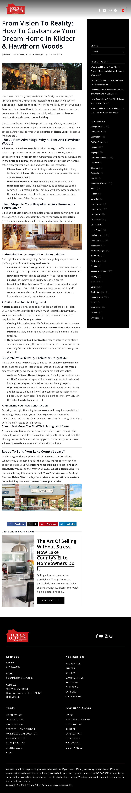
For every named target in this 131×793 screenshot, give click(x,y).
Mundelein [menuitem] (73, 738)
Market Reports (97, 235)
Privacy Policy (34, 784)
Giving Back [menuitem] (14, 747)
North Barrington (98, 250)
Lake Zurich (96, 209)
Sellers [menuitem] (71, 673)
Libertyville (95, 214)
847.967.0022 (13, 666)
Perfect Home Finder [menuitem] (20, 729)
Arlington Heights (98, 126)
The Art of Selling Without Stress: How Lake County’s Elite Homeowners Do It (57, 555)
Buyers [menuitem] (70, 668)
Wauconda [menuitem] (73, 743)
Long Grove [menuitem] (74, 724)
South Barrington (98, 292)
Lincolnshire (96, 219)
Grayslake (95, 173)
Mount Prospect (98, 240)
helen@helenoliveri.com (14, 54)
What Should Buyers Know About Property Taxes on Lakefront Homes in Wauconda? (107, 71)
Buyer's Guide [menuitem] (15, 743)
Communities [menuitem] (75, 677)
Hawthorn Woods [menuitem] (78, 719)
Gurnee (94, 178)
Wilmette (95, 312)
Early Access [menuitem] (14, 724)
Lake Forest (96, 204)
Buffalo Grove (97, 142)
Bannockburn (96, 131)
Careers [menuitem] (71, 691)
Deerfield (95, 162)
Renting (94, 276)
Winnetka (95, 318)
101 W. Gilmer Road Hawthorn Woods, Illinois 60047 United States (23, 693)
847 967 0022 (103, 773)
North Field (95, 256)
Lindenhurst (96, 225)
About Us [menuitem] (72, 682)
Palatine (94, 266)
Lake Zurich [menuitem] (74, 733)
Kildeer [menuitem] (71, 729)
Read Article (50, 600)
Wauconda (95, 307)
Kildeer (44, 54)
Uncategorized (97, 297)
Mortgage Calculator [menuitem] (21, 733)
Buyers (94, 147)
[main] (65, 308)
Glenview (95, 168)
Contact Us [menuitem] (73, 696)
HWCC (93, 188)
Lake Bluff (95, 199)
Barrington (95, 137)
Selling (93, 287)
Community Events (99, 157)
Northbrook (96, 261)
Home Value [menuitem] (14, 714)
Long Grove (96, 230)
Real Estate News (98, 271)
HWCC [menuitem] (69, 714)
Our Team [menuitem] (72, 687)
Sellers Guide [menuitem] (15, 738)
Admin (45, 784)
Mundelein (95, 245)
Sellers (93, 281)
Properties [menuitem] (73, 663)
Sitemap (54, 784)
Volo (93, 302)
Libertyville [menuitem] (74, 747)
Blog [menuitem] (9, 752)
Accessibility (65, 784)
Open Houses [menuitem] (15, 719)
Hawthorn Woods (33, 54)
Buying (94, 152)
